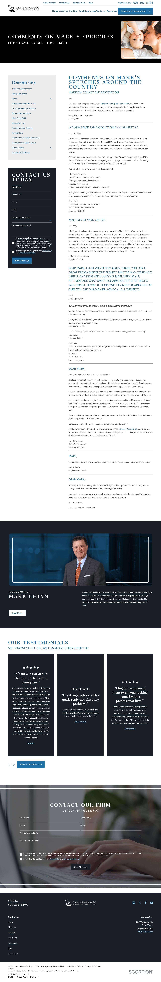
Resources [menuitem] (112, 11)
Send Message (22, 260)
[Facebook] (145, 902)
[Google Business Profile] (133, 902)
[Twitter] (139, 902)
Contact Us (13, 953)
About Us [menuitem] (63, 11)
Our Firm (11, 932)
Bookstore (64, 3)
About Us (12, 927)
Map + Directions (145, 932)
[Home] (23, 8)
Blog (90, 3)
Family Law (12, 937)
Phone (14, 202)
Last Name (16, 195)
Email (14, 210)
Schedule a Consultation (133, 11)
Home (10, 922)
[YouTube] (151, 902)
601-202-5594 (143, 3)
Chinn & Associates (128, 429)
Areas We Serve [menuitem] (98, 11)
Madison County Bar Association (115, 103)
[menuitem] (32, 88)
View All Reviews (28, 764)
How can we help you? (21, 225)
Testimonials (79, 3)
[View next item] (14, 764)
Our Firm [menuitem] (73, 11)
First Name (16, 187)
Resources (12, 943)
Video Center (49, 3)
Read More (17, 613)
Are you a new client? (21, 217)
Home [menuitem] (55, 11)
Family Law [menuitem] (84, 11)
